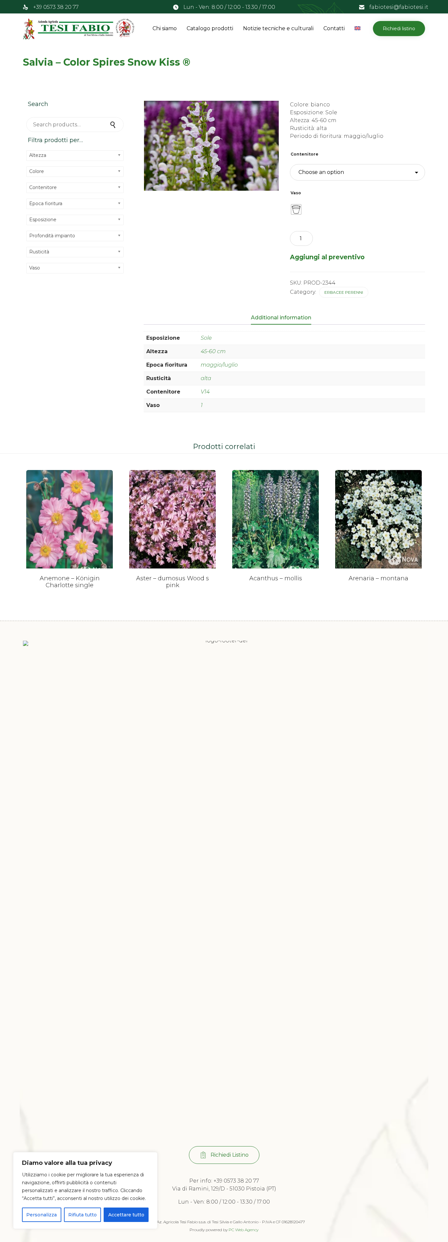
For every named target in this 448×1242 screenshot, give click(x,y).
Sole (206, 338)
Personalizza (41, 1215)
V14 (205, 392)
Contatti (334, 28)
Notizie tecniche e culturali (278, 28)
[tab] (284, 318)
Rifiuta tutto (82, 1215)
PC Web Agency (243, 1229)
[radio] (296, 209)
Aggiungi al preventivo (327, 257)
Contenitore (304, 154)
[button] (399, 28)
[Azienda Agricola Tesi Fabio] (78, 28)
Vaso (296, 192)
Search (114, 124)
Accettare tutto (126, 1215)
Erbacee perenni (343, 292)
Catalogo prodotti (210, 28)
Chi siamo (165, 28)
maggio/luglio (219, 365)
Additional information (281, 317)
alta (206, 378)
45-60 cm (213, 351)
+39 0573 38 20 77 (56, 7)
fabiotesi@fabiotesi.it (398, 7)
